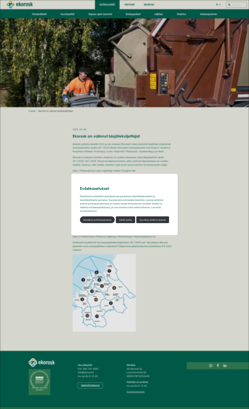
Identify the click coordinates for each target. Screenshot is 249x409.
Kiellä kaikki (125, 219)
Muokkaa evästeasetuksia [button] (97, 219)
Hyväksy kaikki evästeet (153, 219)
